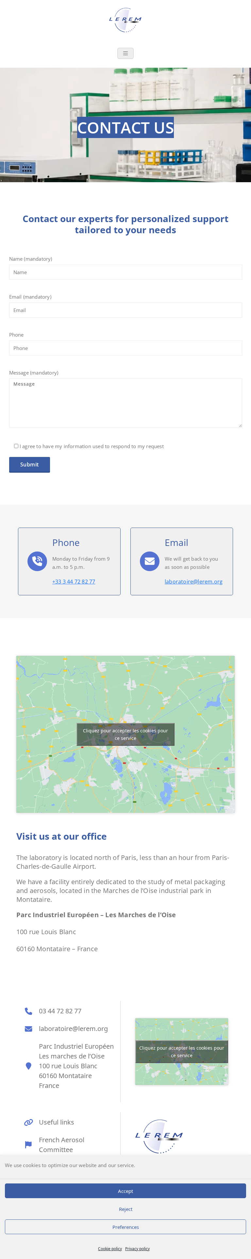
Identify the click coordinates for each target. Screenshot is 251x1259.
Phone (16, 334)
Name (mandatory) (30, 258)
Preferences (125, 1227)
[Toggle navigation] (125, 53)
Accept (125, 1191)
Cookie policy (110, 1248)
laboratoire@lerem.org (194, 581)
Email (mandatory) (30, 296)
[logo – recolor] (159, 1137)
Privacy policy (137, 1248)
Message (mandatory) (34, 372)
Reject (125, 1209)
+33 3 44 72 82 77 (73, 581)
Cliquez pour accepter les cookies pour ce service (125, 734)
